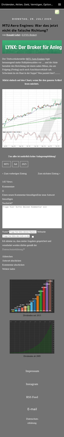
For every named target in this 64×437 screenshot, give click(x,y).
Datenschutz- (32, 419)
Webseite (41, 231)
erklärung (32, 423)
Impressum (32, 371)
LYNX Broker (29, 35)
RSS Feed (32, 397)
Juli (15, 164)
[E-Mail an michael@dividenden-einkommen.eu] (32, 412)
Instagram (32, 384)
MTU (6, 164)
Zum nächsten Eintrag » (49, 173)
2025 (24, 164)
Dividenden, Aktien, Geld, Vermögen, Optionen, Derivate (32, 4)
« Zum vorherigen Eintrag (14, 173)
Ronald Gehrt (13, 35)
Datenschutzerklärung (12, 249)
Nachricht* (7, 203)
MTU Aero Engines (35, 59)
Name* (5, 231)
